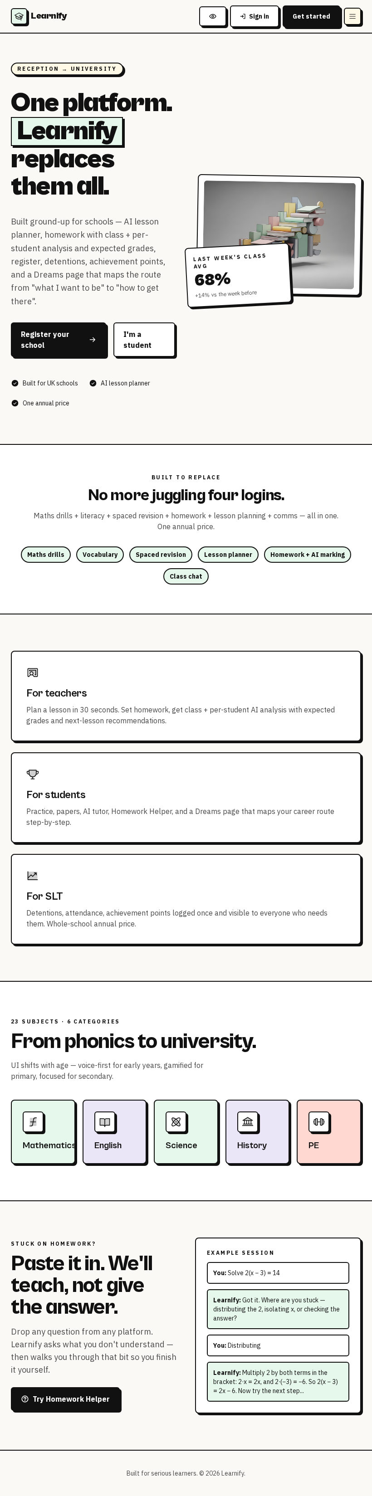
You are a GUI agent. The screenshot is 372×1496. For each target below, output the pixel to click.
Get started (311, 16)
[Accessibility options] (212, 16)
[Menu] (352, 16)
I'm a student (137, 340)
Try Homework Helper (71, 1398)
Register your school (45, 340)
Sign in (259, 16)
